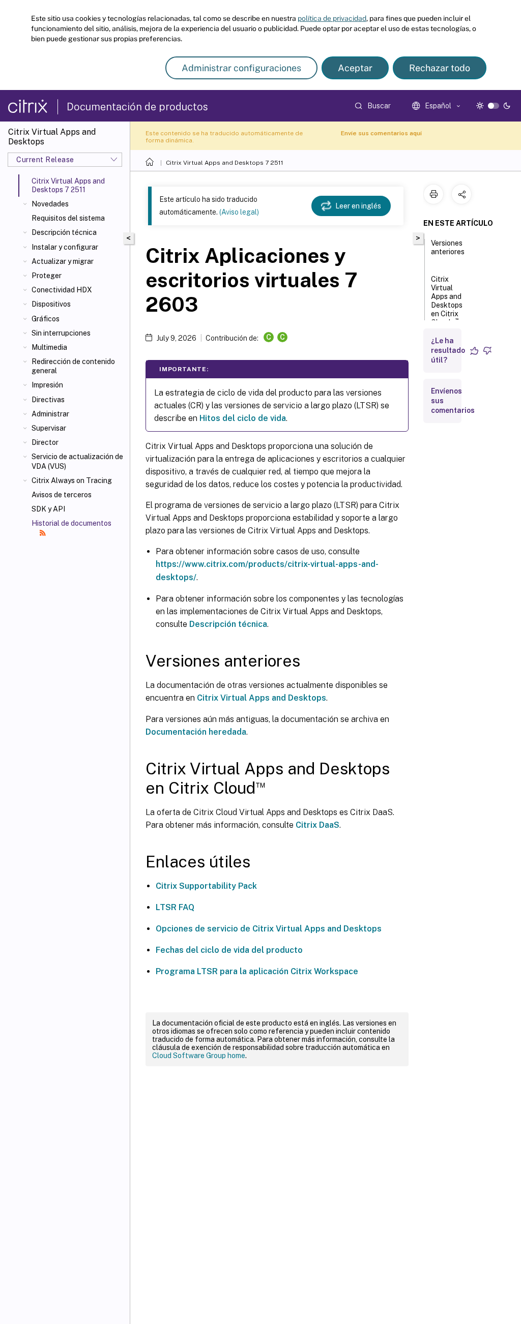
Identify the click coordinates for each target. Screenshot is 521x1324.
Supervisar (49, 428)
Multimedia (49, 347)
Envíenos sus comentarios (453, 400)
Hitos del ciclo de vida (242, 418)
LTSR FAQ (175, 907)
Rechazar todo (439, 68)
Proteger (47, 276)
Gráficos (46, 319)
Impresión (47, 385)
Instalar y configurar (65, 247)
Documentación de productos (137, 107)
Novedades (50, 204)
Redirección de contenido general (73, 366)
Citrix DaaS (317, 825)
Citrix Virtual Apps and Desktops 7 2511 (224, 162)
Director (45, 442)
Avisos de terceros (62, 495)
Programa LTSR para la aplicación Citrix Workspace (257, 971)
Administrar (50, 414)
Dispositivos (51, 304)
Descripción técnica (64, 232)
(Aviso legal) (239, 212)
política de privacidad (332, 18)
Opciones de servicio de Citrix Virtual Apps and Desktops (269, 929)
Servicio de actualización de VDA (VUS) (77, 461)
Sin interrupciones (61, 333)
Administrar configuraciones (241, 68)
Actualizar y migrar (63, 261)
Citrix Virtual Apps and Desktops (261, 698)
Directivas (48, 400)
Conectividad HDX (62, 290)
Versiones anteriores (448, 247)
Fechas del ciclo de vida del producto (229, 950)
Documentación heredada (196, 732)
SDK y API (48, 509)
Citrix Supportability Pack (206, 886)
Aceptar (355, 68)
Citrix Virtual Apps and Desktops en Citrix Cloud (446, 300)
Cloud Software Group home (198, 1055)
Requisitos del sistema (68, 218)
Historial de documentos (71, 523)
